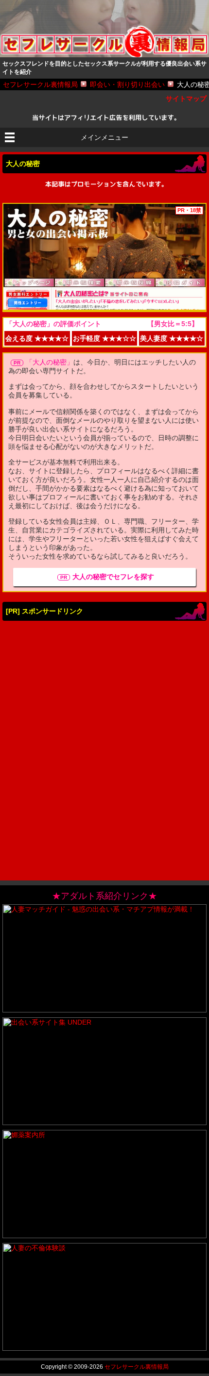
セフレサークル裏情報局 (136, 1366)
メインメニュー (104, 137)
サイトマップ (186, 98)
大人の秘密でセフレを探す (113, 576)
